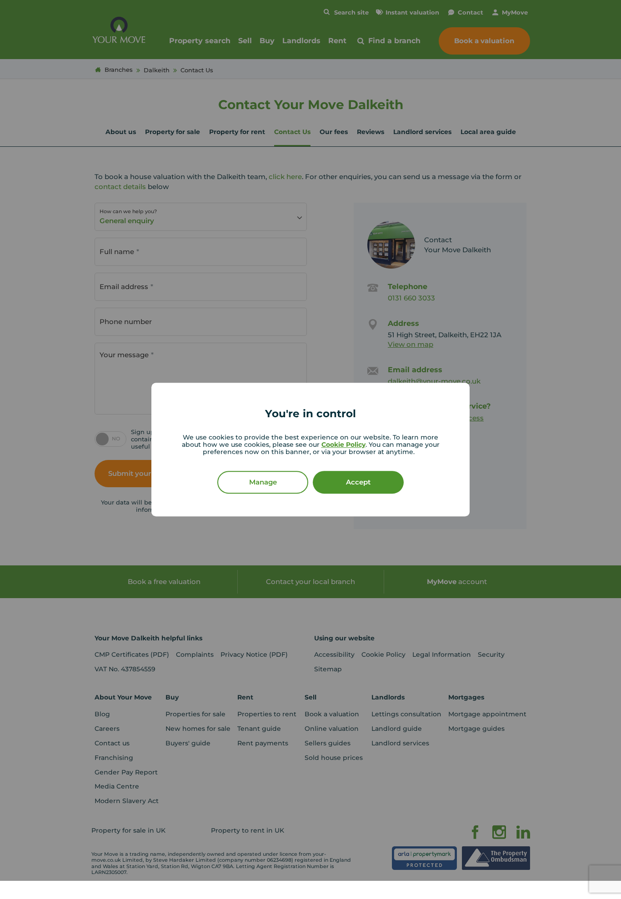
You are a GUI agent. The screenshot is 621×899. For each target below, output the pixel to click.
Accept (358, 482)
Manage (263, 482)
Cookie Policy (343, 444)
